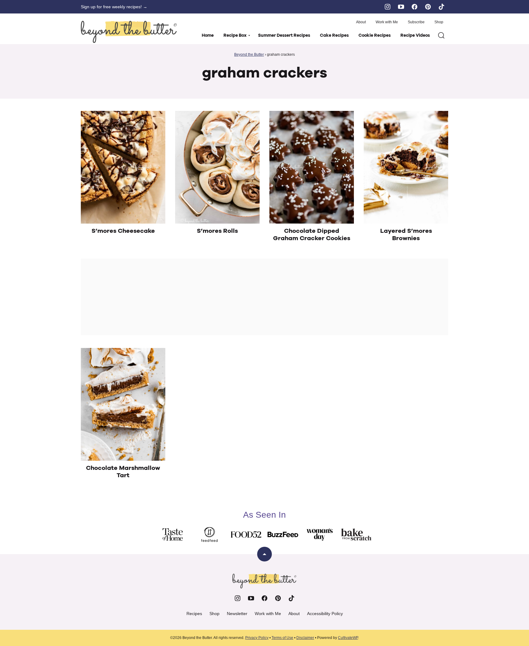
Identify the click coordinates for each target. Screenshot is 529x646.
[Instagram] (387, 6)
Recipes (194, 613)
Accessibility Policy (325, 613)
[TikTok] (441, 6)
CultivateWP (348, 638)
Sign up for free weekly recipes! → (114, 6)
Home (208, 35)
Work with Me (387, 22)
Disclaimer (305, 638)
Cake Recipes (334, 35)
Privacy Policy (256, 638)
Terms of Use (282, 638)
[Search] (441, 35)
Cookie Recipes (374, 35)
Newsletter (237, 613)
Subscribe (416, 22)
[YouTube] (401, 6)
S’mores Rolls (217, 231)
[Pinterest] (428, 6)
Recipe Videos (415, 35)
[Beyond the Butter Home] (129, 32)
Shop (438, 22)
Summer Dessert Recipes (284, 35)
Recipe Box (234, 35)
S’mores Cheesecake (123, 231)
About (361, 22)
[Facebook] (414, 6)
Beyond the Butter (249, 54)
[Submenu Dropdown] (249, 35)
